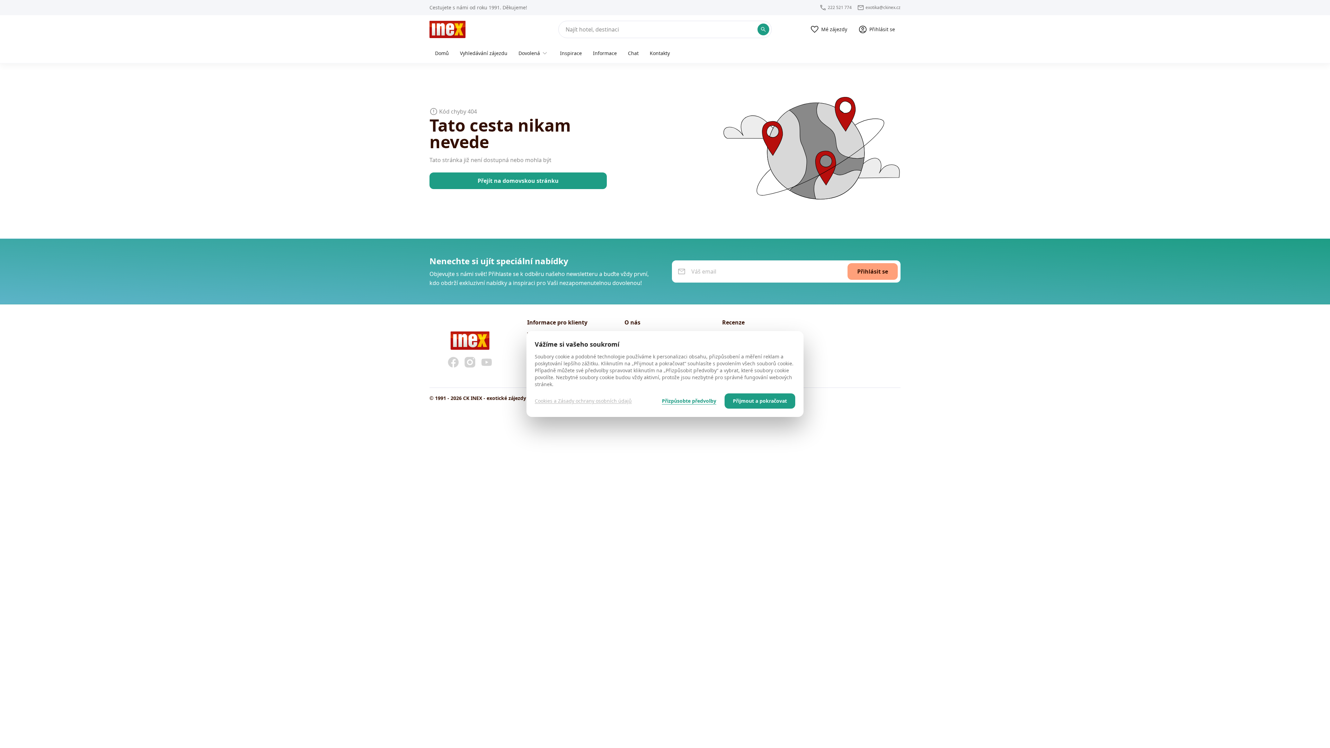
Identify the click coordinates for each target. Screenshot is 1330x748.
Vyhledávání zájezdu (483, 53)
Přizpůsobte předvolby (689, 401)
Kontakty (660, 53)
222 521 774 (840, 7)
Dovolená (529, 53)
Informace (605, 53)
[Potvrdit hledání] (763, 29)
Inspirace (571, 53)
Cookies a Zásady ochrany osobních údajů (583, 401)
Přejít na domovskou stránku (518, 181)
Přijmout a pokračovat (760, 401)
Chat (633, 53)
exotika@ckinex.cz (883, 7)
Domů (442, 53)
